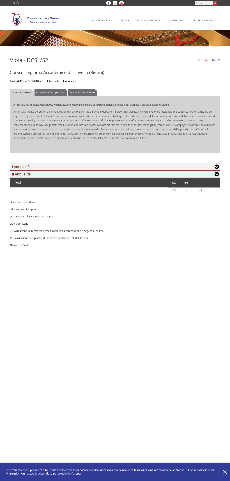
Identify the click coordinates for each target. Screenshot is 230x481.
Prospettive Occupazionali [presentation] (51, 92)
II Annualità (69, 81)
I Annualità (53, 81)
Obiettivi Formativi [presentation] (22, 92)
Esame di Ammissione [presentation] (82, 92)
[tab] (22, 92)
